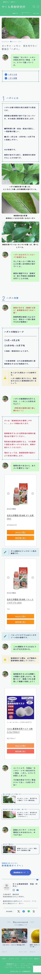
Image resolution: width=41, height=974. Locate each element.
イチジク (30, 964)
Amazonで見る (20, 532)
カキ (29, 967)
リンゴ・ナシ (25, 966)
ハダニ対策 (12, 78)
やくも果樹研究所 (13, 6)
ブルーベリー (9, 967)
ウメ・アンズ (20, 967)
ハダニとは (12, 74)
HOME (4, 959)
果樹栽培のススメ (12, 964)
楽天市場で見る (20, 538)
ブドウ (22, 964)
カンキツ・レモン (17, 41)
